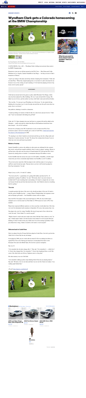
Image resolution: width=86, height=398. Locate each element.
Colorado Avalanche (75, 6)
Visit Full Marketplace (50, 306)
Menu (40, 2)
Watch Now (80, 2)
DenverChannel (6, 6)
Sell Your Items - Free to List (25, 306)
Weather (58, 2)
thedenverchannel (4, 6)
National (52, 2)
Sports (64, 2)
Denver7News (2, 6)
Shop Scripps (72, 2)
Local (46, 2)
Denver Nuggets (66, 6)
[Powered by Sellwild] (53, 347)
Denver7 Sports (58, 6)
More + (82, 6)
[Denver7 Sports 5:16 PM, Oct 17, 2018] (67, 31)
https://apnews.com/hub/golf (20, 269)
